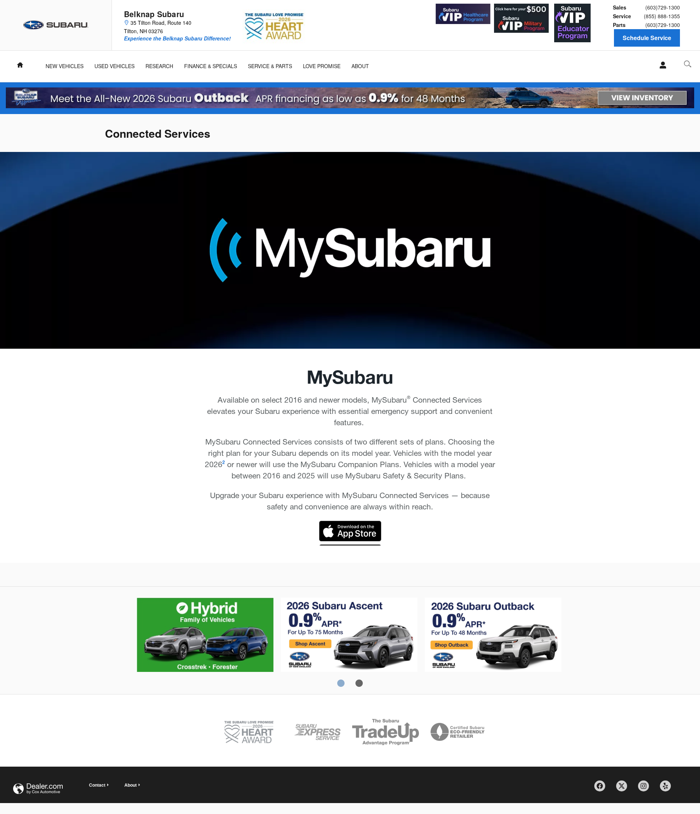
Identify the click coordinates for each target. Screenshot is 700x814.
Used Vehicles (114, 66)
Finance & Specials (210, 66)
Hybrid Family (205, 636)
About (360, 66)
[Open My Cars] (661, 65)
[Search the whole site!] (687, 64)
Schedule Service (647, 38)
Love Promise (322, 66)
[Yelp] (668, 788)
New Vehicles (64, 66)
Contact (97, 785)
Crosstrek (349, 636)
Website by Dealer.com (38, 788)
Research (159, 66)
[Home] (56, 25)
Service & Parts (270, 66)
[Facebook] (602, 788)
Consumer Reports (493, 636)
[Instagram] (646, 788)
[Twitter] (624, 788)
